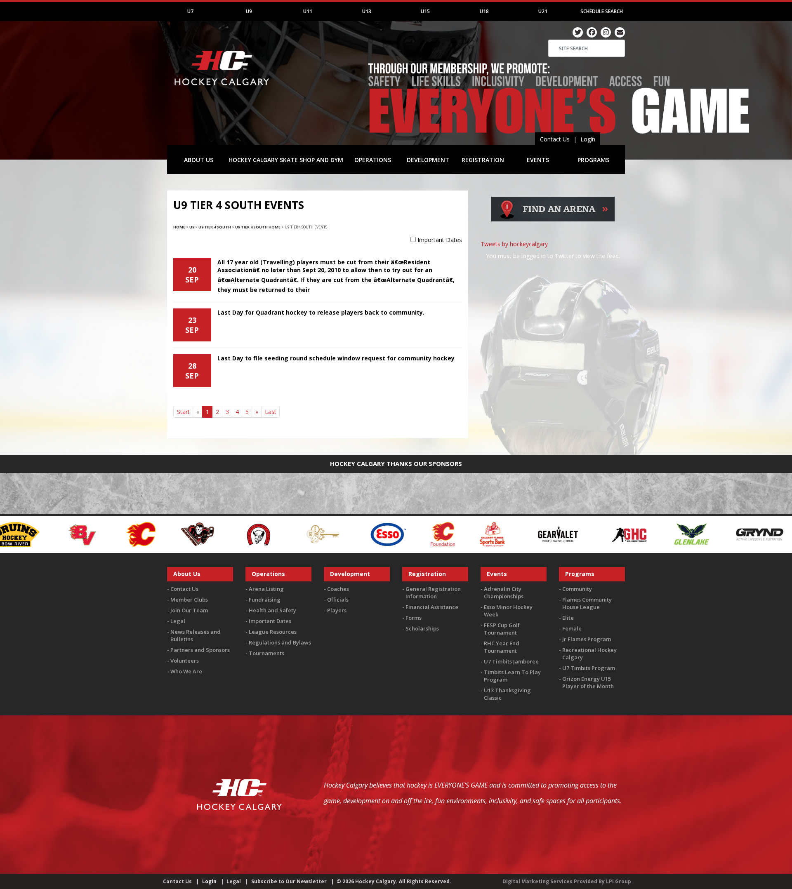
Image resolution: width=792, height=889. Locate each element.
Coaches (338, 589)
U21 (542, 11)
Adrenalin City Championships (503, 592)
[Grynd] (665, 534)
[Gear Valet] (463, 534)
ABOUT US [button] (198, 160)
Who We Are (186, 671)
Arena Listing (266, 589)
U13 (366, 11)
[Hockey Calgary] (222, 90)
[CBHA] (163, 534)
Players (336, 610)
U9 (249, 11)
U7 (190, 11)
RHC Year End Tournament (501, 647)
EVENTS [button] (538, 160)
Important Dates (439, 240)
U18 (484, 11)
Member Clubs (189, 599)
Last (270, 412)
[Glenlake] (596, 534)
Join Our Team (189, 610)
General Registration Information (433, 592)
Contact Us (555, 139)
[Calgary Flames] (46, 534)
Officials (338, 599)
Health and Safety (272, 610)
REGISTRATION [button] (483, 160)
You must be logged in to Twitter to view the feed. (553, 256)
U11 (307, 11)
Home (179, 227)
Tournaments (266, 653)
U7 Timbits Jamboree (511, 661)
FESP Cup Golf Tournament (502, 628)
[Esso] (293, 534)
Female (572, 628)
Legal (177, 621)
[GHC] (535, 534)
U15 (425, 11)
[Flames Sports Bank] (397, 534)
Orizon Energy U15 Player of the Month (588, 682)
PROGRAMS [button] (593, 160)
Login (587, 139)
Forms (413, 617)
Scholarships (422, 628)
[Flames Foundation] (348, 534)
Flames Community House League (587, 603)
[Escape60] (229, 534)
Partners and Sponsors (200, 650)
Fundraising (264, 599)
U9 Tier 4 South (214, 227)
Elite (568, 617)
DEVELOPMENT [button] (428, 160)
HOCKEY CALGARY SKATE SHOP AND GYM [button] (286, 160)
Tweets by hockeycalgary (514, 244)
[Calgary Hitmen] (103, 534)
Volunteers (184, 660)
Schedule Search (601, 11)
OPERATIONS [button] (372, 160)
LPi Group (618, 881)
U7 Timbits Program (588, 668)
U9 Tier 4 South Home (257, 227)
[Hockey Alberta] (729, 534)
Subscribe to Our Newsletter (289, 881)
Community (577, 589)
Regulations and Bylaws (280, 642)
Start (183, 412)
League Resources (273, 631)
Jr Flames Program (586, 639)
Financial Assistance (431, 607)
